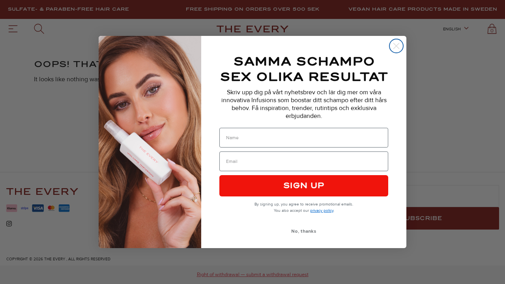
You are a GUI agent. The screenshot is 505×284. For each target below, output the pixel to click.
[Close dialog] (396, 46)
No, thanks (303, 231)
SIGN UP (303, 186)
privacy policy (321, 210)
